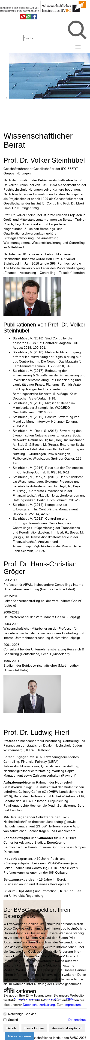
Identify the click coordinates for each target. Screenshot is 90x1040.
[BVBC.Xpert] (28, 18)
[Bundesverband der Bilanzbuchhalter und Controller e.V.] (23, 18)
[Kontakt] (6, 18)
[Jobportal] (17, 18)
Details (11, 1028)
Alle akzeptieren (19, 1036)
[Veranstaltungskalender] (12, 18)
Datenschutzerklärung (39, 1004)
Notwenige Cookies (22, 1014)
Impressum (72, 1004)
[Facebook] (34, 18)
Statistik (13, 1020)
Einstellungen (34, 1028)
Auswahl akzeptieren (67, 1028)
